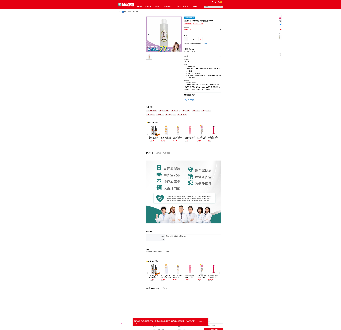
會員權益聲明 (181, 329)
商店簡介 (155, 327)
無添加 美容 (151, 115)
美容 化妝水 (186, 111)
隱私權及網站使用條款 (158, 329)
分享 (187, 100)
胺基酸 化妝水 (206, 111)
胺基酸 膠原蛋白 (164, 111)
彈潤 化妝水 (196, 111)
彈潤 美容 (159, 115)
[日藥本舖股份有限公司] (126, 5)
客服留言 (180, 327)
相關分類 (149, 107)
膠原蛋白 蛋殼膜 (152, 111)
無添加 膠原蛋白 (170, 115)
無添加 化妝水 (175, 111)
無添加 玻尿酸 (182, 115)
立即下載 (204, 43)
